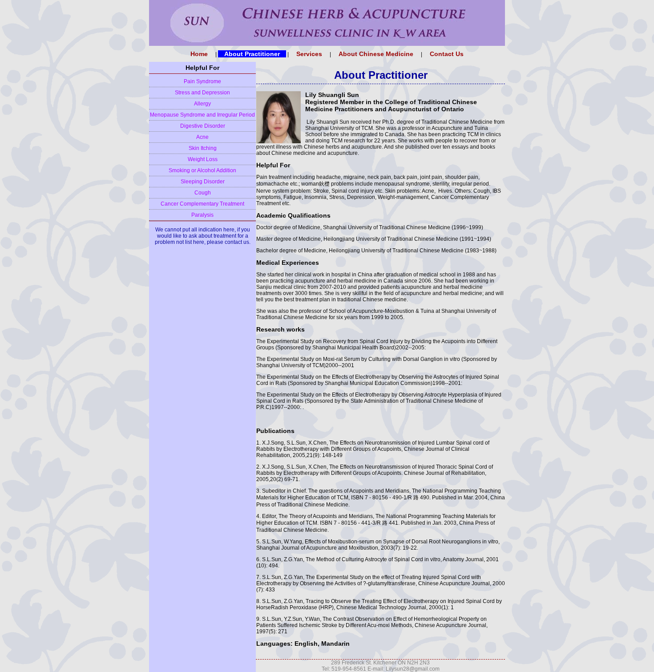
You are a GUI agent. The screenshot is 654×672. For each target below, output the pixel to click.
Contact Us (447, 53)
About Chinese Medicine (376, 53)
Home (199, 53)
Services (309, 53)
